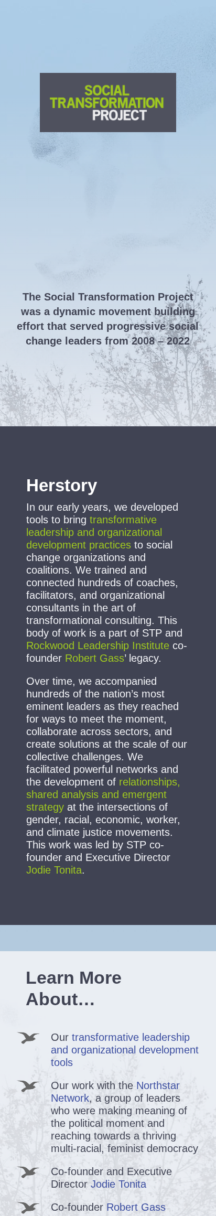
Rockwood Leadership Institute (97, 645)
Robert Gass (94, 658)
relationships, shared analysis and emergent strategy (103, 794)
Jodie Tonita (118, 1184)
